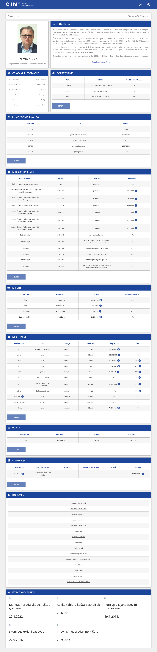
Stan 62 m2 (79, 531)
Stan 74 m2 (79, 571)
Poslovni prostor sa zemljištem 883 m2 (78, 559)
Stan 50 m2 (79, 565)
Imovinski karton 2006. (78, 509)
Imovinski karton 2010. (78, 514)
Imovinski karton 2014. (78, 520)
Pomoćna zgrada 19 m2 (78, 554)
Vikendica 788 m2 (78, 576)
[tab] (61, 106)
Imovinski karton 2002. (78, 503)
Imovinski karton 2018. (78, 526)
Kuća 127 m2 (78, 548)
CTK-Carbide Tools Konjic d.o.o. (78, 582)
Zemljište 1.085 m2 (78, 537)
